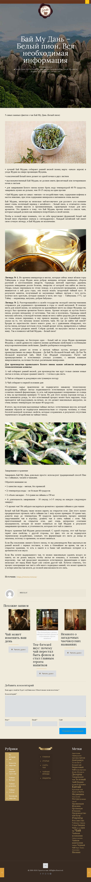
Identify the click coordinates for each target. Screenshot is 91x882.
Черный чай (78, 846)
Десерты (77, 774)
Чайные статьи (46, 67)
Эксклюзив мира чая (13, 797)
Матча (81, 792)
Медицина (78, 794)
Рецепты (77, 817)
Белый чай (45, 69)
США (82, 820)
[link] (45, 142)
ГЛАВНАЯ (46, 757)
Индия (80, 782)
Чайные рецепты (12, 785)
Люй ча (75, 792)
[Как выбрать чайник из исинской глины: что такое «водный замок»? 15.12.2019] (89, 872)
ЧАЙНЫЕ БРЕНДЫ (46, 773)
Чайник (74, 845)
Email (34, 720)
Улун (74, 825)
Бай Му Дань (20, 69)
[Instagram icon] (45, 874)
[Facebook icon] (40, 874)
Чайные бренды (12, 779)
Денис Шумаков (78, 772)
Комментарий (11, 694)
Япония (76, 852)
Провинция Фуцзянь (78, 804)
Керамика (81, 784)
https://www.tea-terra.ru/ (27, 577)
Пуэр (78, 815)
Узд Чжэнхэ (52, 72)
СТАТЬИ (45, 761)
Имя (7, 720)
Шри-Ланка (80, 848)
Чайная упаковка (77, 838)
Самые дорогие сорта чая (12, 771)
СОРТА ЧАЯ (45, 766)
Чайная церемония (77, 841)
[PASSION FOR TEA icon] (50, 874)
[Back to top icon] (45, 865)
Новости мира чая (12, 764)
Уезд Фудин (42, 72)
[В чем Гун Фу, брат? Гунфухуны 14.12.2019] (2, 872)
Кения (74, 785)
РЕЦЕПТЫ (46, 778)
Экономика (75, 850)
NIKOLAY (23, 593)
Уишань (82, 823)
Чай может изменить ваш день (15, 637)
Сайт (61, 720)
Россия (76, 820)
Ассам (74, 762)
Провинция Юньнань (77, 809)
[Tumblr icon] (48, 874)
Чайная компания (77, 834)
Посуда (75, 799)
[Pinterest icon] (43, 874)
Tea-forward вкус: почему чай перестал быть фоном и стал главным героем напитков (43, 655)
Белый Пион (36, 69)
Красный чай (77, 789)
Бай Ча (28, 69)
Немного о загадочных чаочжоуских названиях (71, 639)
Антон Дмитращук (78, 759)
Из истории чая (12, 757)
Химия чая (78, 826)
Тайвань (75, 823)
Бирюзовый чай (78, 768)
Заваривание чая (56, 69)
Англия (75, 758)
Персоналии (76, 797)
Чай (58, 72)
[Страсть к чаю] (45, 11)
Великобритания (81, 770)
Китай (65, 69)
